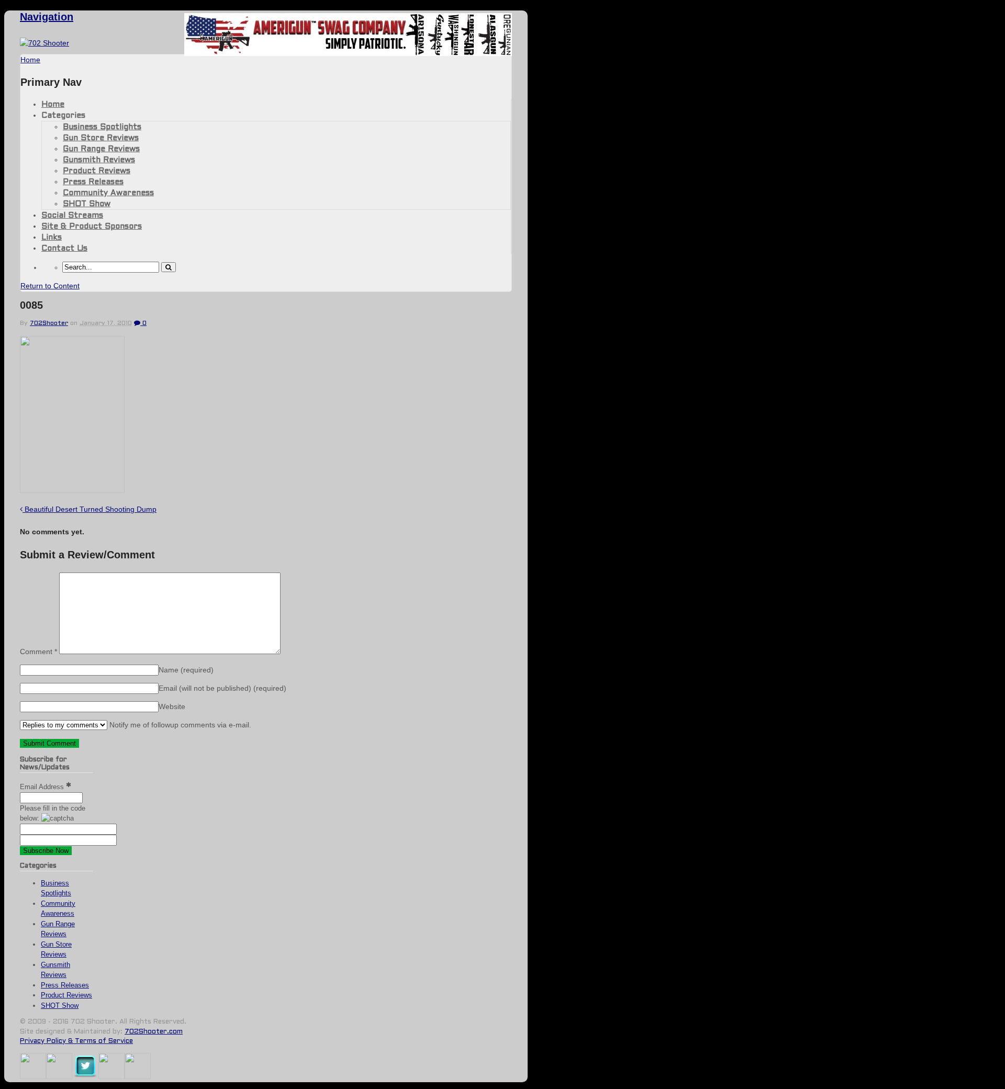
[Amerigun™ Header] (348, 53)
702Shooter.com (154, 1032)
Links (51, 237)
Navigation (46, 17)
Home (52, 104)
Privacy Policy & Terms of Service (76, 1041)
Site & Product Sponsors (91, 226)
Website (172, 706)
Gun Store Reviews (101, 138)
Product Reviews (96, 171)
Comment (38, 651)
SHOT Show (86, 204)
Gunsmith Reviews (99, 160)
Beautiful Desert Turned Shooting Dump (90, 509)
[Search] (168, 267)
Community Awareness (108, 193)
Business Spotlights (102, 127)
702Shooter (49, 323)
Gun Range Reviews (101, 149)
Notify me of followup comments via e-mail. (179, 725)
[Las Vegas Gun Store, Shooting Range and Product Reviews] (44, 43)
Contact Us (64, 248)
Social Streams (72, 215)
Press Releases (93, 182)
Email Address (43, 787)
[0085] (72, 490)
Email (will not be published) (222, 688)
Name (186, 670)
